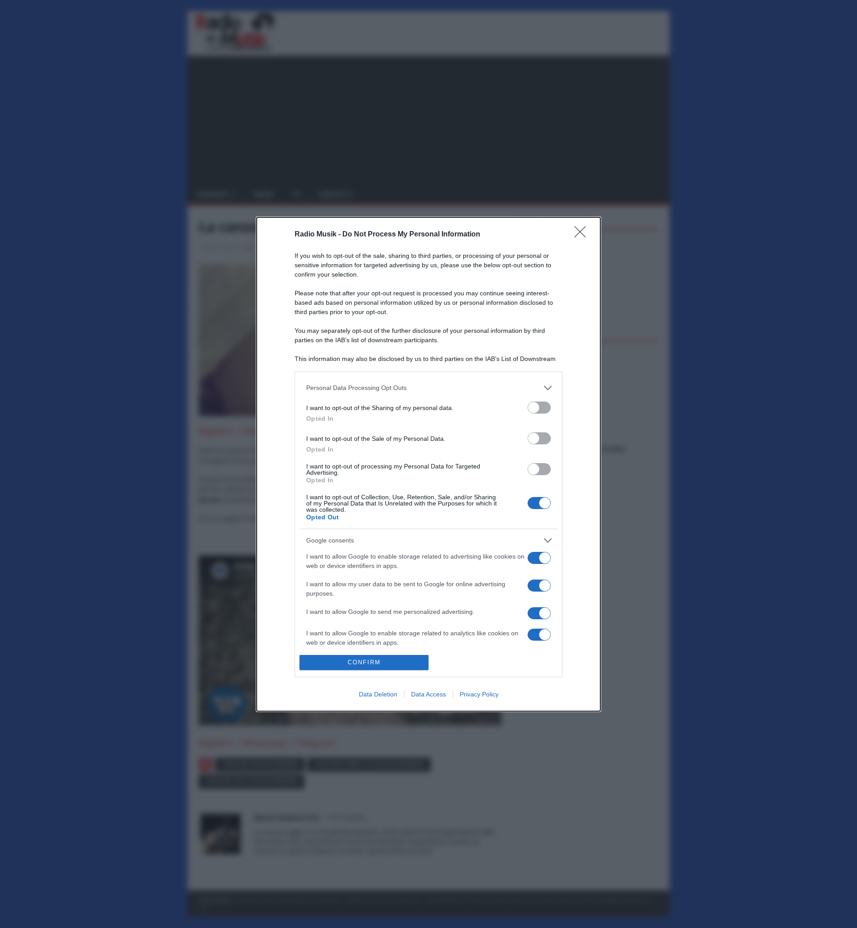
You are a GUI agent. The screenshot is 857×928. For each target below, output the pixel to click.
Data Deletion (378, 694)
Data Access (428, 694)
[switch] (539, 408)
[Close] (582, 234)
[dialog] (428, 464)
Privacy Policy (479, 694)
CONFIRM (364, 662)
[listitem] (428, 388)
